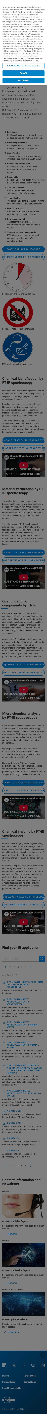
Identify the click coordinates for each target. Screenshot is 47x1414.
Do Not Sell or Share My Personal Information (23, 66)
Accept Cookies (23, 80)
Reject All (23, 73)
